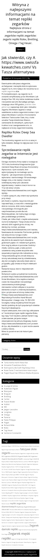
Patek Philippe (10, 420)
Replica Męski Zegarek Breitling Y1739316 (21, 480)
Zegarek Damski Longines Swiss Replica (25, 522)
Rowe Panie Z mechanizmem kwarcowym (20, 370)
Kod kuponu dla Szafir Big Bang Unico (19, 368)
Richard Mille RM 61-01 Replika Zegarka (13, 512)
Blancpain (8, 391)
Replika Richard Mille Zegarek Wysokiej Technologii (16, 488)
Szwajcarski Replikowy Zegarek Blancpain (18, 517)
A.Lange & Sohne (11, 386)
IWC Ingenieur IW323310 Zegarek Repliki (15, 456)
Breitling (7, 396)
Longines (7, 412)
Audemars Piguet (11, 388)
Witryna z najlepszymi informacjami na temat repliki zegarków (20, 14)
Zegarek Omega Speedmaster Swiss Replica (18, 542)
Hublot (7, 404)
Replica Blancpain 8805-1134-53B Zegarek (17, 474)
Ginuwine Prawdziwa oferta (15, 365)
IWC (5, 407)
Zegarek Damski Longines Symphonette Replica (15, 526)
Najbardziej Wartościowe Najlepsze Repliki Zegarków (17, 464)
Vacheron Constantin (12, 433)
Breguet (7, 394)
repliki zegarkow (8, 91)
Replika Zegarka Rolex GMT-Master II (18, 495)
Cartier (7, 399)
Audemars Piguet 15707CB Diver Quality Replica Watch (17, 446)
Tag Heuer (8, 430)
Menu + (20, 49)
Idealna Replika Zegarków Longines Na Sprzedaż (24, 453)
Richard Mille (9, 425)
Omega (7, 415)
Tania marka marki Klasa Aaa (16, 362)
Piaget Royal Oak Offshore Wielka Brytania (21, 373)
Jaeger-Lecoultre (11, 409)
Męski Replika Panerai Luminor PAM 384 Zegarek (24, 461)
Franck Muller (9, 402)
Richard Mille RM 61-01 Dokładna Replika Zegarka (24, 509)
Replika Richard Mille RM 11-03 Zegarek (24, 485)
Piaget (6, 422)
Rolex (13, 340)
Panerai (7, 417)
